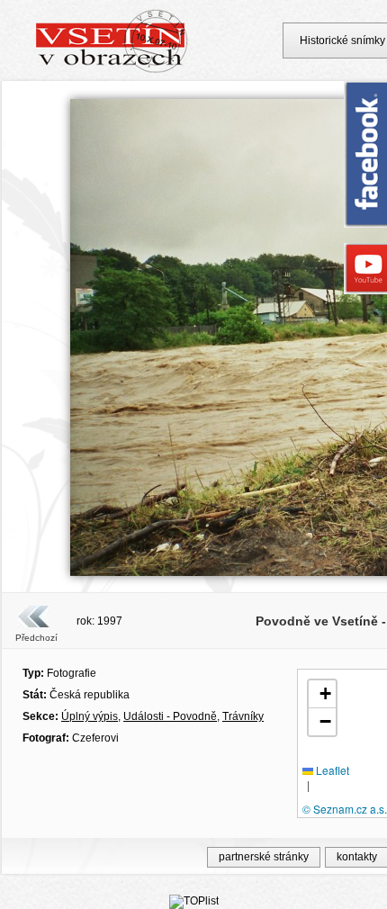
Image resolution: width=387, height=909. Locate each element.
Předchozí (36, 638)
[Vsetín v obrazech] (112, 70)
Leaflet (331, 770)
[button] (322, 694)
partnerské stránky (264, 856)
